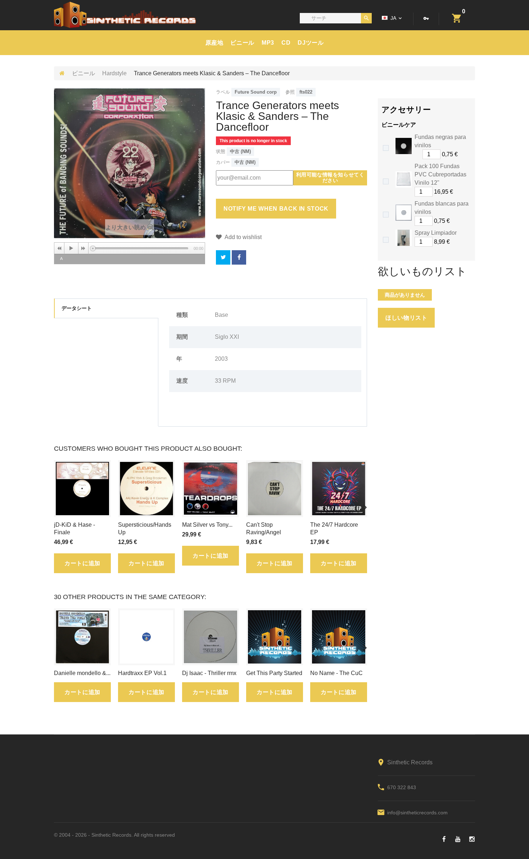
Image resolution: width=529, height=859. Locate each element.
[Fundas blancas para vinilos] (403, 212)
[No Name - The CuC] (338, 636)
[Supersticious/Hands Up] (146, 488)
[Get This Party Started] (274, 636)
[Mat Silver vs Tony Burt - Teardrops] (210, 488)
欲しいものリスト (422, 271)
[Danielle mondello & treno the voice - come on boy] (82, 636)
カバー (223, 162)
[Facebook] (444, 839)
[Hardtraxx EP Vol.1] (146, 636)
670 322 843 (401, 787)
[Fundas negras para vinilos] (403, 146)
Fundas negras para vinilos (440, 141)
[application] (129, 248)
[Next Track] (83, 248)
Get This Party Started (274, 673)
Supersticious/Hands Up (144, 528)
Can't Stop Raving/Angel (263, 528)
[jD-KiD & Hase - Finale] (82, 488)
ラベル (223, 92)
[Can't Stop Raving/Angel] (274, 488)
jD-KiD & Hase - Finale (74, 528)
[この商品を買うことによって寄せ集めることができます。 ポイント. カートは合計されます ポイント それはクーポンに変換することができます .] (239, 257)
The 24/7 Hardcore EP (334, 528)
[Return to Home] (62, 73)
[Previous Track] (59, 248)
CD (285, 43)
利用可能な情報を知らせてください (330, 177)
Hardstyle (114, 73)
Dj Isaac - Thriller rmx (209, 673)
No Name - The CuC (336, 673)
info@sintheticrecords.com (417, 812)
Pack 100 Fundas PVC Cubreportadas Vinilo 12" (440, 174)
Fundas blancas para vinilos (442, 208)
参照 (290, 92)
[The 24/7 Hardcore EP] (338, 488)
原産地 (214, 43)
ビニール (242, 43)
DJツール (311, 43)
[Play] (71, 248)
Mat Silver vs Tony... (207, 525)
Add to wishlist (242, 237)
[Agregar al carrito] (461, 192)
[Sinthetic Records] (125, 15)
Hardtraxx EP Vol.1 (142, 673)
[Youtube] (458, 839)
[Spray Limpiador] (403, 238)
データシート (77, 308)
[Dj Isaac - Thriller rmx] (210, 636)
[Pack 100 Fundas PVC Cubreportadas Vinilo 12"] (403, 179)
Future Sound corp (256, 92)
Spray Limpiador (436, 233)
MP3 (268, 43)
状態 (220, 151)
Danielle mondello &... (82, 673)
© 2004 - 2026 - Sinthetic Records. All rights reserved (114, 835)
